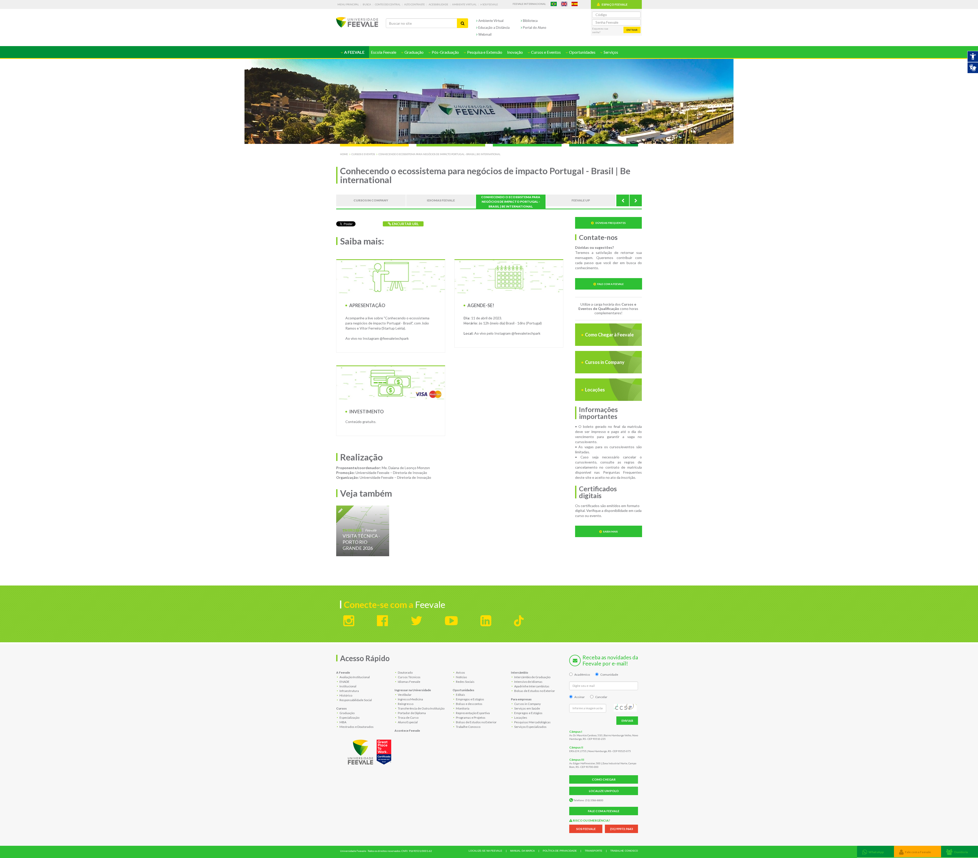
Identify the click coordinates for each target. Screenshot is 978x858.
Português (554, 4)
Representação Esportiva (472, 713)
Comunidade (609, 674)
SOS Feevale (490, 4)
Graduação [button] (414, 52)
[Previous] (622, 200)
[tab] (875, 851)
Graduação (347, 713)
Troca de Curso (407, 717)
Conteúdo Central (387, 4)
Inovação (515, 52)
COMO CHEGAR (604, 779)
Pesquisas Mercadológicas (532, 722)
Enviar (627, 721)
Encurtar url (405, 224)
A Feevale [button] (353, 52)
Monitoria (462, 708)
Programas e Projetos (470, 717)
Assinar (579, 697)
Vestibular (404, 695)
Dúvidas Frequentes (610, 222)
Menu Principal (348, 4)
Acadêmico (582, 674)
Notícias (461, 677)
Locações (594, 389)
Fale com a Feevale (610, 283)
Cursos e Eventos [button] (545, 52)
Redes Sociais (464, 682)
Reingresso (405, 704)
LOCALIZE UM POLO (604, 791)
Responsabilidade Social (355, 700)
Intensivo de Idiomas (528, 682)
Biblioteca (530, 21)
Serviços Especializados (530, 727)
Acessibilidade (438, 4)
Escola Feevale (383, 52)
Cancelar (601, 697)
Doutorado (405, 672)
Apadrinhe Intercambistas (531, 686)
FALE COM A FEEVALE (603, 811)
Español (575, 4)
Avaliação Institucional (354, 677)
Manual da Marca (522, 850)
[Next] (635, 200)
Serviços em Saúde (527, 708)
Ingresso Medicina (410, 699)
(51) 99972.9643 (621, 829)
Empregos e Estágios (469, 699)
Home (344, 154)
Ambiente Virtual (464, 4)
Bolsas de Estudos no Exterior (476, 722)
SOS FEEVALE (586, 829)
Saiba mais (610, 531)
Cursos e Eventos (363, 154)
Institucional (347, 686)
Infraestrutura (349, 691)
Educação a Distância (494, 27)
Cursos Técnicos (408, 677)
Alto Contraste (414, 4)
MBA (342, 722)
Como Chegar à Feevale (609, 334)
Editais (460, 695)
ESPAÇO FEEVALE (615, 4)
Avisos (460, 672)
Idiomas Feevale (408, 682)
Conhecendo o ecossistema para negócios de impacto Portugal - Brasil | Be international (439, 154)
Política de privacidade (560, 850)
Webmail (485, 34)
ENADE (344, 682)
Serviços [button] (610, 52)
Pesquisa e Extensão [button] (484, 52)
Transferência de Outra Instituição (420, 708)
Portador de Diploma (411, 713)
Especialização (349, 717)
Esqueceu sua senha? (600, 30)
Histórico (345, 695)
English (564, 4)
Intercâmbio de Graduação (532, 677)
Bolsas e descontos (468, 704)
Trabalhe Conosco (467, 727)
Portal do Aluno (534, 27)
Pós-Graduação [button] (445, 52)
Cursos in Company (604, 362)
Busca (367, 4)
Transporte (593, 850)
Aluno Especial (407, 722)
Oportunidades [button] (581, 52)
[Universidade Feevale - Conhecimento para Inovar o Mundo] (370, 750)
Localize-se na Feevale (485, 850)
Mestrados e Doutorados (356, 727)
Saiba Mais (362, 531)
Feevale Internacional (529, 3)
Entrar (632, 29)
